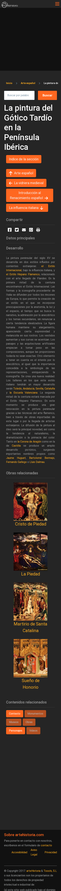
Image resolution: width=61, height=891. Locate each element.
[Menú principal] (57, 4)
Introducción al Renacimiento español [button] (26, 195)
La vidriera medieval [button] (29, 183)
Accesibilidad (19, 852)
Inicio (9, 83)
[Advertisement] (30, 40)
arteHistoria (33, 870)
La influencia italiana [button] (23, 208)
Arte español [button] (23, 173)
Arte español (28, 83)
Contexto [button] (14, 713)
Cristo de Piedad (30, 524)
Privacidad (51, 852)
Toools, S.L (50, 870)
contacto (46, 845)
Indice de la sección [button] (23, 159)
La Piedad (30, 573)
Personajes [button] (15, 730)
